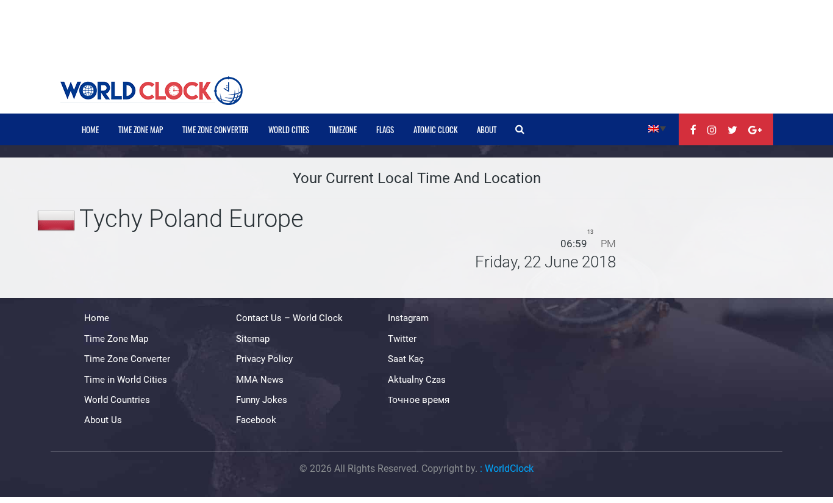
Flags (385, 129)
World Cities (288, 129)
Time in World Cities (125, 379)
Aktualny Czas (417, 379)
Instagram (408, 318)
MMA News (260, 379)
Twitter (402, 338)
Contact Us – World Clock (289, 318)
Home (90, 129)
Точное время (418, 399)
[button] (657, 128)
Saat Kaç (406, 358)
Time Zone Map (140, 129)
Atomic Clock (435, 129)
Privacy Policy (264, 358)
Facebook (256, 419)
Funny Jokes (261, 399)
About (486, 129)
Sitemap (253, 338)
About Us (103, 419)
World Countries (117, 399)
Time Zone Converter (215, 129)
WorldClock (509, 468)
